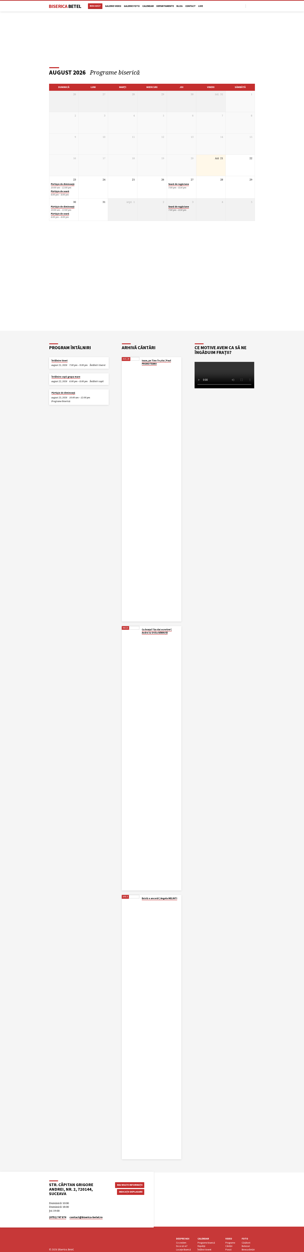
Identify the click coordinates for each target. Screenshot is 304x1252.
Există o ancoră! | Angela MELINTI (159, 898)
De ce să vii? (182, 1246)
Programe (230, 1242)
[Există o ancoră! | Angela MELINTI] (130, 1027)
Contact (190, 6)
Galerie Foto (132, 6)
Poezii (228, 1249)
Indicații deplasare (130, 1191)
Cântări (228, 1246)
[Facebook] (249, 5)
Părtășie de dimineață (62, 184)
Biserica (65, 6)
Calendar (148, 6)
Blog (179, 6)
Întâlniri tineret (98, 365)
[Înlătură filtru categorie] (143, 72)
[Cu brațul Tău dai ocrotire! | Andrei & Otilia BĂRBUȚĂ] (130, 758)
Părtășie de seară (60, 191)
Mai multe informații (129, 1184)
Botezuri (246, 1246)
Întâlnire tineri (60, 360)
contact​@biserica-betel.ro (86, 1217)
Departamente (165, 6)
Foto (245, 1238)
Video (228, 1238)
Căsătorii (246, 1242)
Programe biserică (60, 401)
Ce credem (181, 1242)
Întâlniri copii (97, 381)
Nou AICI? (95, 5)
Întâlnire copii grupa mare (66, 376)
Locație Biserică (183, 1249)
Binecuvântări (248, 1249)
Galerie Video (113, 6)
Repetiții (201, 1246)
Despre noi (182, 1238)
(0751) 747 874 (57, 1217)
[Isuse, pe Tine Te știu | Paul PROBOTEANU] (130, 489)
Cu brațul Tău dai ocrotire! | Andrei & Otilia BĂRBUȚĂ (157, 631)
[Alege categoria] (253, 72)
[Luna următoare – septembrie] (243, 72)
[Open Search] (242, 6)
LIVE (200, 6)
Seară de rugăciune (178, 184)
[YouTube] (253, 5)
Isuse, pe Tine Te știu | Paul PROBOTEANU (156, 362)
